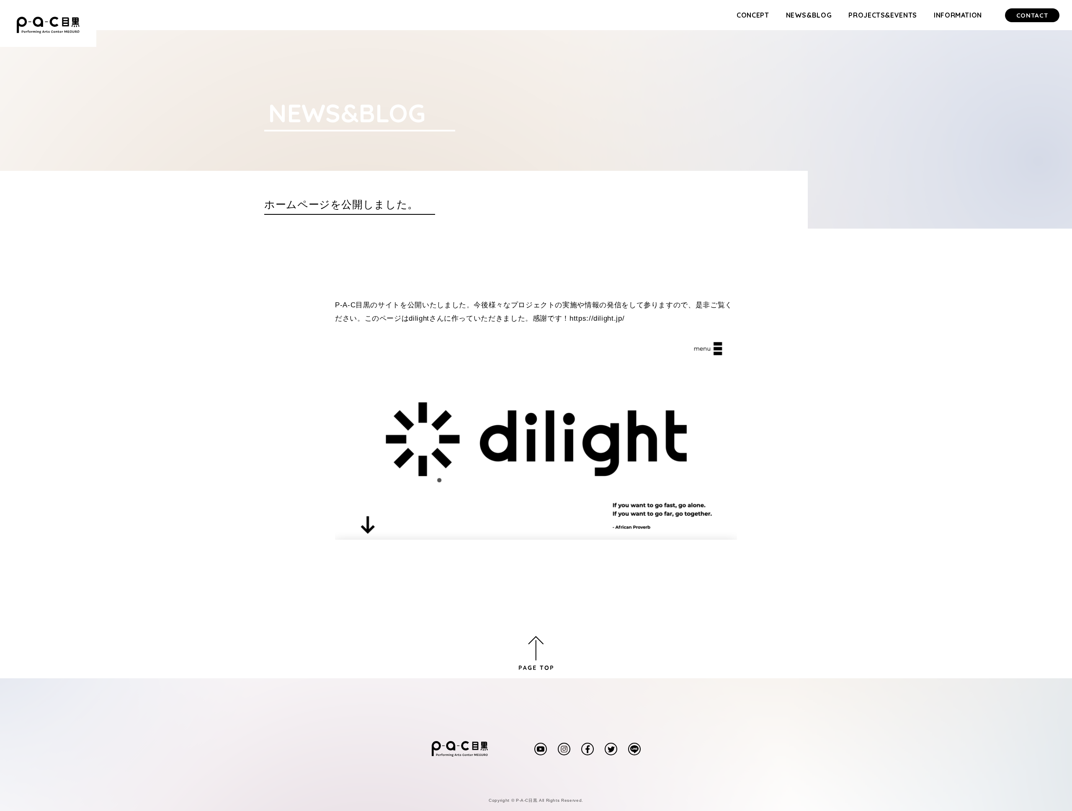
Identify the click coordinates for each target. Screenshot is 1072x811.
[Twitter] (611, 745)
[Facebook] (587, 745)
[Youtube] (540, 745)
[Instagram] (564, 745)
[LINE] (634, 745)
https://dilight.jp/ (597, 318)
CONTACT (1032, 15)
